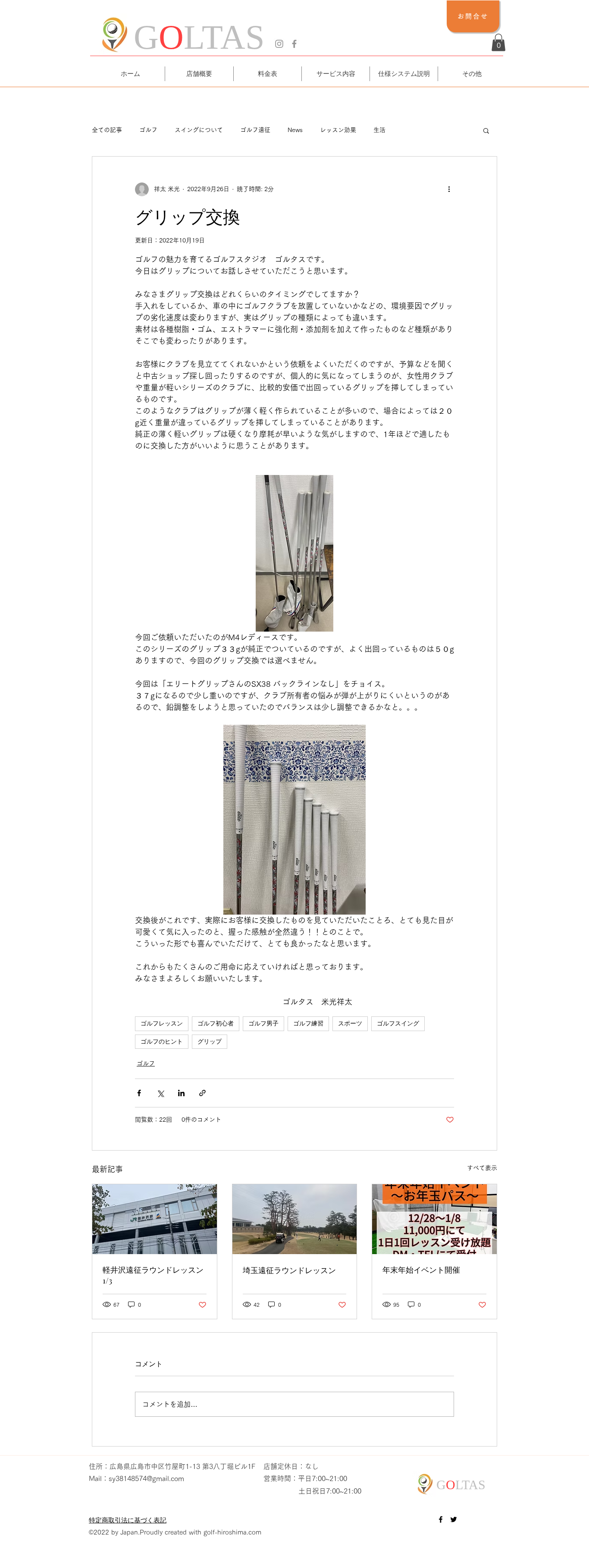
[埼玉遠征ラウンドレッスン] (294, 1219)
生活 (379, 130)
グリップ (209, 1041)
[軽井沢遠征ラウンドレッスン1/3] (154, 1219)
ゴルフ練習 (308, 1023)
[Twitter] (453, 1519)
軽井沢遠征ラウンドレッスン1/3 (153, 1275)
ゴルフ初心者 (215, 1023)
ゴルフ (148, 130)
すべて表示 (482, 1168)
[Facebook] (294, 43)
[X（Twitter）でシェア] (160, 1093)
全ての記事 (107, 130)
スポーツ (350, 1023)
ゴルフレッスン (162, 1023)
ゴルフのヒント (162, 1041)
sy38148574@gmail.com (146, 1478)
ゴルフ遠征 (255, 130)
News (295, 130)
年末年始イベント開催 (421, 1269)
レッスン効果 (338, 130)
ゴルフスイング (398, 1023)
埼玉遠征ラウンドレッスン (289, 1270)
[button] (498, 42)
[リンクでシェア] (202, 1093)
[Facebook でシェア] (139, 1093)
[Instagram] (279, 43)
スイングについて (199, 130)
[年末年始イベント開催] (434, 1219)
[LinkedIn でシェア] (181, 1093)
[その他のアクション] (449, 189)
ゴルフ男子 (263, 1023)
